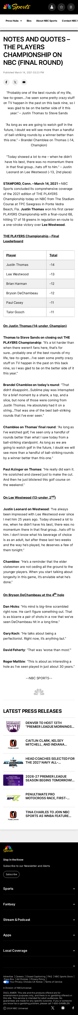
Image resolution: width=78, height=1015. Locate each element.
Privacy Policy (38, 979)
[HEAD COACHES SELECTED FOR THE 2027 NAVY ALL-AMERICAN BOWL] (13, 762)
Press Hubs (12, 20)
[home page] (16, 7)
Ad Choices (22, 979)
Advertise (8, 976)
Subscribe (11, 874)
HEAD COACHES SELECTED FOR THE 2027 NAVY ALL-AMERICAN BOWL (50, 760)
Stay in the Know (13, 859)
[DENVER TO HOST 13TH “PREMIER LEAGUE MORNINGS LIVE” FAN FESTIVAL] (13, 726)
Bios (29, 20)
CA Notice (37, 982)
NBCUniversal (24, 988)
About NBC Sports (46, 20)
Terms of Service (53, 982)
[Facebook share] (6, 82)
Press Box (9, 979)
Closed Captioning (35, 976)
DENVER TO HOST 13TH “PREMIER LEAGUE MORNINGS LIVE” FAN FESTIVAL (49, 725)
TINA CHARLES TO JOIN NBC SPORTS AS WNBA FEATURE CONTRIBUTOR (48, 814)
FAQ (50, 976)
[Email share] (24, 82)
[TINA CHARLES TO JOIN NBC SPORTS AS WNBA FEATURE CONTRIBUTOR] (13, 816)
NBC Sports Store (64, 976)
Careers (20, 976)
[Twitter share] (15, 82)
